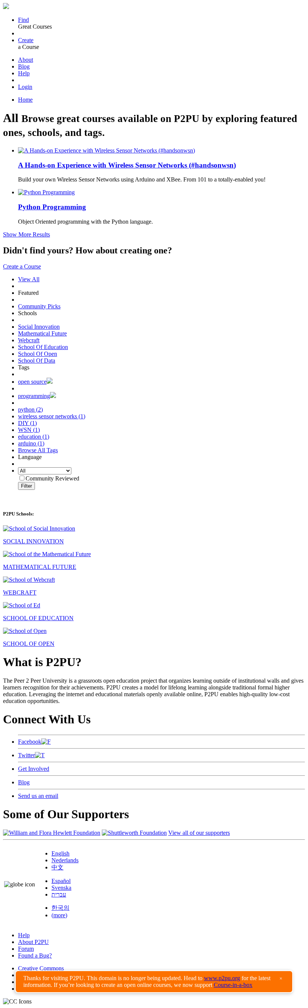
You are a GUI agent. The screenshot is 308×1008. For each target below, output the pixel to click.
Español (61, 881)
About (25, 59)
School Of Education (43, 347)
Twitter (26, 755)
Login (25, 87)
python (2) (30, 409)
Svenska (61, 887)
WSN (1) (29, 430)
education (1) (33, 436)
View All (28, 279)
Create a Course (22, 266)
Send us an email (38, 796)
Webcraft (28, 340)
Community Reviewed (52, 478)
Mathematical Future (42, 333)
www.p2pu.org (222, 978)
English (60, 853)
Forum (26, 948)
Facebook (29, 741)
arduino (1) (31, 443)
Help (24, 73)
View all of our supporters (199, 833)
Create (25, 40)
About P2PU (33, 942)
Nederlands (65, 860)
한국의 (60, 907)
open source (32, 381)
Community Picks (39, 306)
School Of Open (37, 354)
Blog (24, 66)
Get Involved (33, 769)
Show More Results (26, 234)
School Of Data (36, 360)
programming (34, 396)
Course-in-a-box (233, 985)
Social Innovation (39, 326)
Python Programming (52, 207)
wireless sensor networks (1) (51, 416)
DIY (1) (27, 423)
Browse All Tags (38, 450)
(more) (59, 915)
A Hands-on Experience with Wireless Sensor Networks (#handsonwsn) (127, 165)
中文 (57, 867)
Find (23, 20)
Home (25, 99)
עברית (58, 894)
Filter (26, 486)
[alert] (154, 981)
